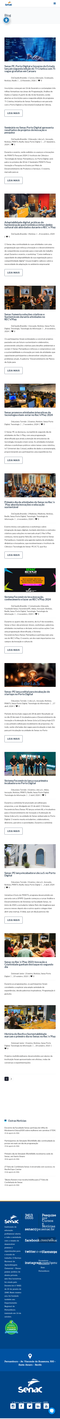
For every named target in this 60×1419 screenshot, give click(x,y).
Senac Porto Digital (32, 142)
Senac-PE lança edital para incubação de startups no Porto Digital (27, 693)
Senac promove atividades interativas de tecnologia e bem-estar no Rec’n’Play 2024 (28, 413)
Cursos (32, 78)
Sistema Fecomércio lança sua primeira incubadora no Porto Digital (26, 782)
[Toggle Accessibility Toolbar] (6, 20)
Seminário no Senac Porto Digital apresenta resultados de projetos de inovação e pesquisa (29, 130)
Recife (14, 80)
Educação (39, 78)
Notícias (7, 80)
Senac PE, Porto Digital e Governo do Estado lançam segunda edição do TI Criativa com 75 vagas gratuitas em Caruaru (29, 69)
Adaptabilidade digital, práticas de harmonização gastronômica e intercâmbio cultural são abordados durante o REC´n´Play (30, 225)
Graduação (48, 78)
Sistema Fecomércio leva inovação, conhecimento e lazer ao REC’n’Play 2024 (27, 598)
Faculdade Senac (11, 609)
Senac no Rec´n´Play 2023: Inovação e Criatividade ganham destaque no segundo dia (28, 964)
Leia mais (13, 113)
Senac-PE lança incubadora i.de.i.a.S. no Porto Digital (30, 874)
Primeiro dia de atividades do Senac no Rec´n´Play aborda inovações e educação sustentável (29, 505)
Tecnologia (15, 328)
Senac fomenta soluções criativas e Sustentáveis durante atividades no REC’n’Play (24, 317)
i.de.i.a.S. (41, 139)
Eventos (32, 421)
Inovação (49, 139)
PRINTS (15, 142)
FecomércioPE (24, 609)
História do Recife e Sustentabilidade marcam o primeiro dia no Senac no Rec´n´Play (30, 1035)
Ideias (33, 609)
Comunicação (34, 606)
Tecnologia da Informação (31, 328)
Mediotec (33, 514)
